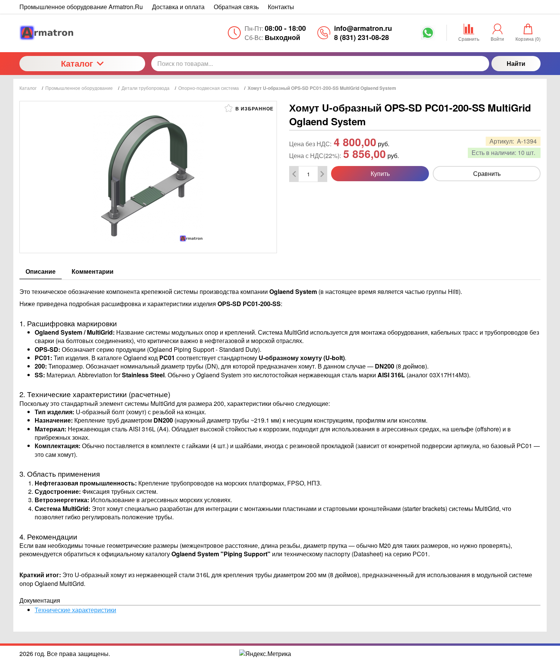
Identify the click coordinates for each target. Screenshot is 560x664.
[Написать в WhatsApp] (427, 35)
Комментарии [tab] (93, 271)
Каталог (77, 63)
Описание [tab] (41, 271)
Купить (380, 173)
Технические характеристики (75, 609)
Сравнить (487, 173)
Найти (516, 63)
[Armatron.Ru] (82, 32)
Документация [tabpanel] (279, 450)
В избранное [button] (254, 108)
